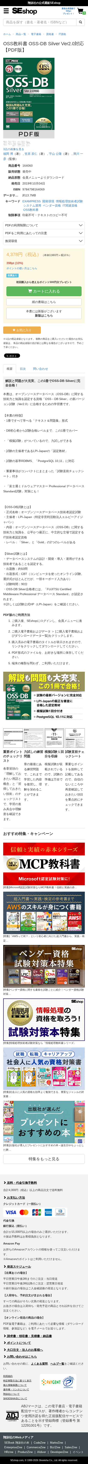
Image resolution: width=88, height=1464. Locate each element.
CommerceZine (36, 1447)
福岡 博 (8, 153)
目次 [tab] (23, 368)
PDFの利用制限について (21, 225)
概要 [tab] (10, 368)
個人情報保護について (15, 1385)
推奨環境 (11, 241)
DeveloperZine (59, 1452)
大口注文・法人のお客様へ (24, 1349)
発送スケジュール (18, 1266)
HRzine (8, 1452)
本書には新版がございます (44, 313)
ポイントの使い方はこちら (21, 268)
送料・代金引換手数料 (21, 1182)
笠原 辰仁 (31, 153)
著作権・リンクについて (16, 1389)
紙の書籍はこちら (44, 302)
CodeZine (39, 1442)
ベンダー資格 (52, 205)
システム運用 (32, 205)
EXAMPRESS (31, 201)
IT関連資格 (70, 205)
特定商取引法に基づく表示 (17, 1380)
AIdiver (41, 1452)
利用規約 (8, 1376)
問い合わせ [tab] (40, 368)
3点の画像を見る (13, 149)
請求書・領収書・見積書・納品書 (29, 1336)
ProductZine (25, 1452)
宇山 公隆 (55, 153)
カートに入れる (46, 291)
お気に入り (23, 330)
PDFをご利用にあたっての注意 (26, 233)
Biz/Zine (55, 1447)
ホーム (7, 34)
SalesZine (71, 1447)
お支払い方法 (15, 1197)
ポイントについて (18, 1342)
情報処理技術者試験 (69, 201)
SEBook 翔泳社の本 (16, 1442)
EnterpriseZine (13, 1447)
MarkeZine (56, 1442)
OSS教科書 (30, 209)
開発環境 (48, 201)
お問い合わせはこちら (21, 1356)
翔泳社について (11, 1394)
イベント (78, 1452)
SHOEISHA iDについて (15, 1398)
